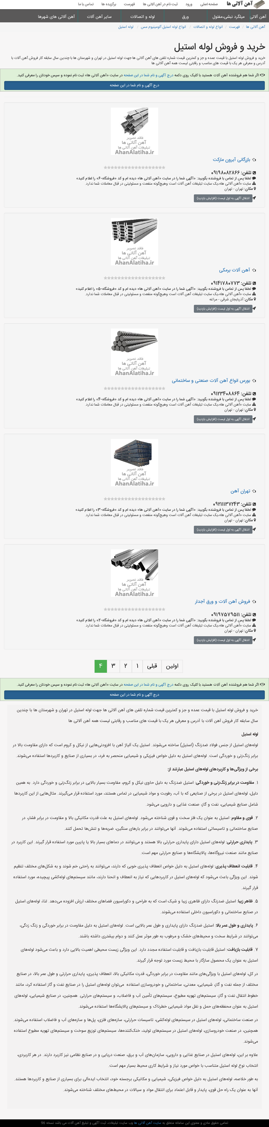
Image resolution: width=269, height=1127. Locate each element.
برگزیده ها (108, 4)
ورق (185, 17)
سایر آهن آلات (99, 17)
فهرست (129, 4)
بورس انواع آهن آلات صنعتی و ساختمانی (211, 381)
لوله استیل (126, 27)
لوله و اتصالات (142, 17)
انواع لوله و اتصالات (208, 27)
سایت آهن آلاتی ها (147, 1123)
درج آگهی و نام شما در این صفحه (148, 75)
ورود (188, 4)
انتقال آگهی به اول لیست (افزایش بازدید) (223, 198)
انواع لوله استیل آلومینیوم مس (164, 27)
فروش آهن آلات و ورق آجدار (222, 602)
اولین (172, 666)
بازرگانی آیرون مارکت (231, 160)
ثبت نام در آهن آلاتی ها (160, 4)
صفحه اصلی (209, 4)
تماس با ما (86, 4)
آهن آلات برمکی (234, 270)
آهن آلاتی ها (259, 17)
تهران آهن (240, 491)
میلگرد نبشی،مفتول (229, 17)
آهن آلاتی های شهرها (56, 17)
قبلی (152, 666)
